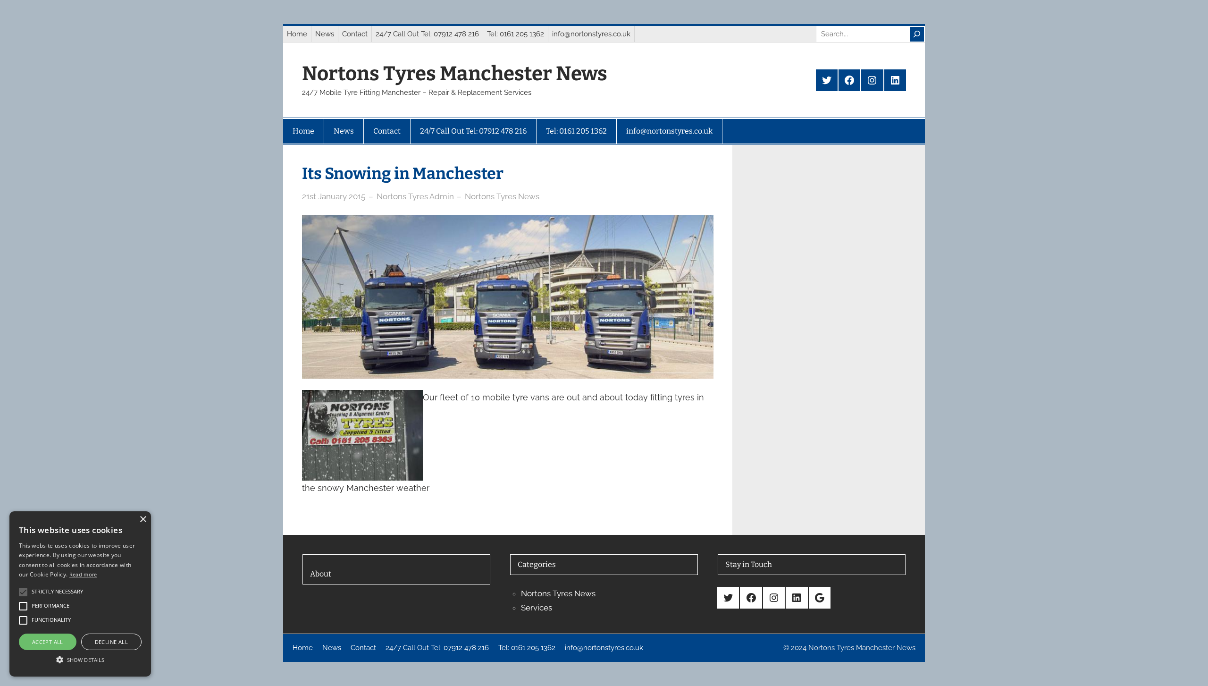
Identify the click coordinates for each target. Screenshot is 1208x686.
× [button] (142, 519)
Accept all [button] (47, 641)
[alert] (80, 594)
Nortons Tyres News (502, 196)
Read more (83, 574)
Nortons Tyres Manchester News (454, 73)
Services (536, 607)
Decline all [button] (111, 641)
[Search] (917, 34)
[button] (80, 659)
